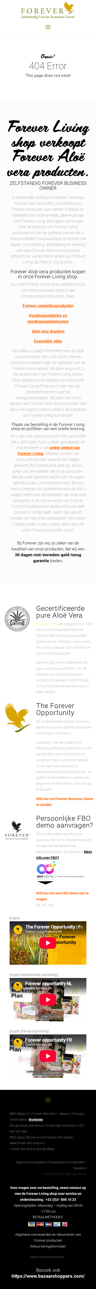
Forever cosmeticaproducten (48, 305)
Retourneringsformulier (48, 1246)
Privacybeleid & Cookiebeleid (66, 1162)
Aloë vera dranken (48, 331)
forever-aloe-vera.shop (60, 1125)
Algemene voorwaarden (31, 1162)
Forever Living (46, 624)
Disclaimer (79, 1168)
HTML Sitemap (66, 1174)
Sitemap (49, 1174)
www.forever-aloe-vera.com (27, 1143)
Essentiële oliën (48, 341)
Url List (82, 1174)
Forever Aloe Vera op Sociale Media (32, 1149)
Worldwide (36, 1119)
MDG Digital (17, 1137)
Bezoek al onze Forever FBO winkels (49, 1137)
